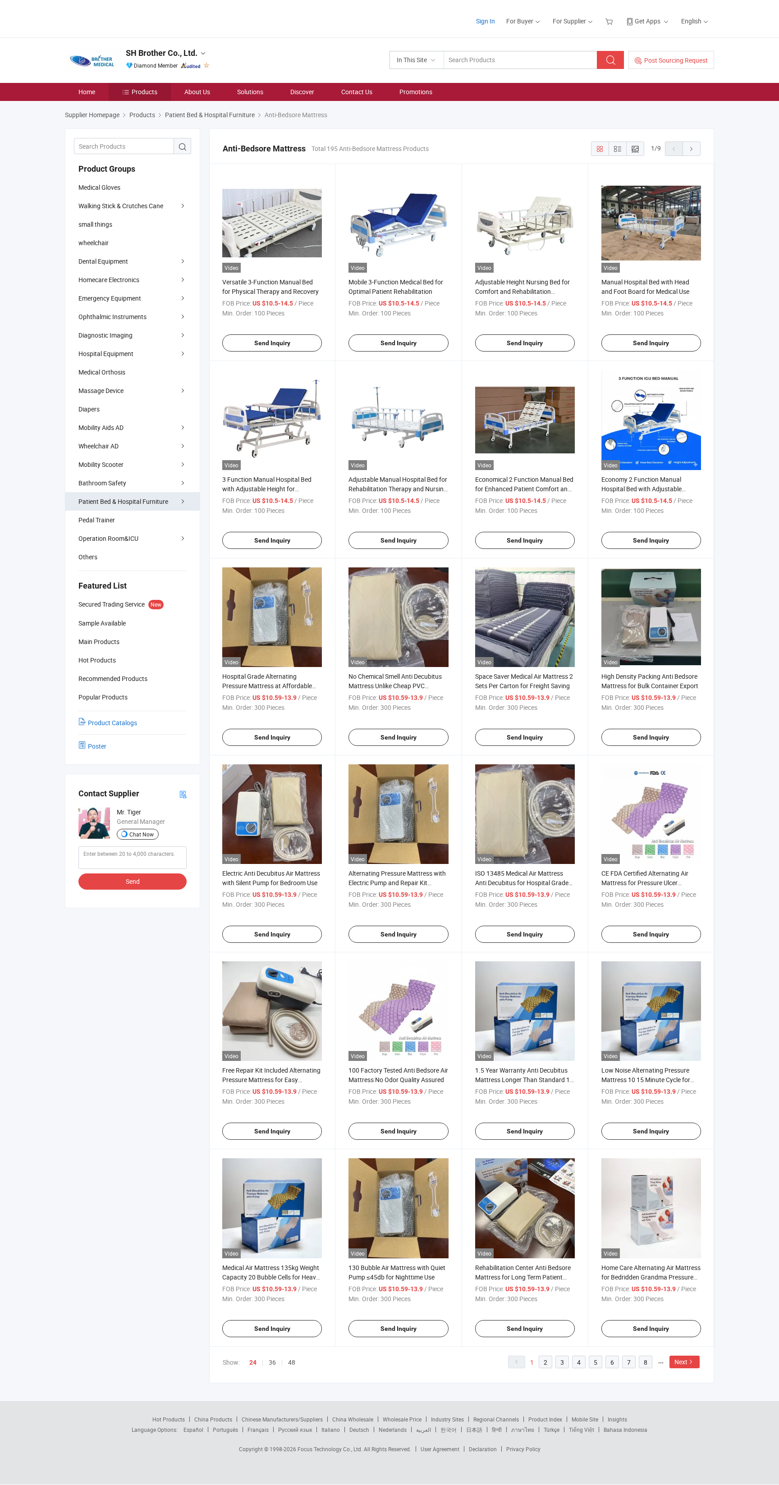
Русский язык (295, 1429)
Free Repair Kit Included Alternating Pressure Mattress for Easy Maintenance (271, 1079)
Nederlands (393, 1429)
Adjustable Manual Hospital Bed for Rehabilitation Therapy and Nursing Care (397, 489)
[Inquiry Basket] (610, 21)
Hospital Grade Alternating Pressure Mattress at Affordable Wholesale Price (267, 685)
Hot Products (168, 1419)
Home (86, 91)
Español (193, 1429)
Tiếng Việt (581, 1429)
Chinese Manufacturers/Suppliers (282, 1419)
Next (680, 1361)
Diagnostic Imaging (105, 335)
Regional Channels (496, 1419)
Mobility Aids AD (101, 427)
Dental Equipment (103, 261)
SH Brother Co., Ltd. (161, 53)
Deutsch (359, 1429)
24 (253, 1362)
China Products (213, 1419)
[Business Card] (183, 794)
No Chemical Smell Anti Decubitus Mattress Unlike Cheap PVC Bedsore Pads (395, 685)
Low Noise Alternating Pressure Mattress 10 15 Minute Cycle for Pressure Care (645, 1079)
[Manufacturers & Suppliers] (123, 17)
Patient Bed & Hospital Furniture (123, 501)
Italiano (330, 1429)
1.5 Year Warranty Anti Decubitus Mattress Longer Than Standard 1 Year (522, 1079)
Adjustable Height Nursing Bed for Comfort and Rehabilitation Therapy (522, 291)
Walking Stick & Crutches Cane (120, 205)
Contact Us (356, 91)
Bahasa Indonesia (625, 1429)
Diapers (89, 409)
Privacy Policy (523, 1449)
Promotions (415, 91)
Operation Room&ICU (108, 538)
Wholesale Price (402, 1419)
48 (291, 1362)
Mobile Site (585, 1419)
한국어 (448, 1429)
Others (87, 557)
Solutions (250, 91)
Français (258, 1429)
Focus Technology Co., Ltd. (331, 1449)
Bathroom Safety (102, 483)
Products (144, 91)
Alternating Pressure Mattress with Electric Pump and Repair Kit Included (397, 882)
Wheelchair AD (98, 446)
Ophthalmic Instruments (112, 316)
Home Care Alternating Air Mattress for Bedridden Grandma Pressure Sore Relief (651, 1277)
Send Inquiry (272, 343)
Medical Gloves (99, 187)
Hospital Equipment (105, 353)
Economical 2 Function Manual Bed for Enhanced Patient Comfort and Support (524, 489)
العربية (423, 1429)
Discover (302, 91)
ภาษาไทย (522, 1429)
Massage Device (101, 390)
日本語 (474, 1429)
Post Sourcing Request (676, 60)
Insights (617, 1419)
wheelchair (93, 242)
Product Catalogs (112, 722)
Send (133, 881)
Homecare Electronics (108, 279)
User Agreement (440, 1449)
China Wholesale (352, 1419)
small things (95, 224)
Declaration (483, 1449)
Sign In (485, 21)
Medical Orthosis (101, 372)
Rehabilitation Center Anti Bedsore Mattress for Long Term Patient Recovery (523, 1277)
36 (272, 1362)
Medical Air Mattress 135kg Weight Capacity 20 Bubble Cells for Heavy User (270, 1277)
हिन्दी (497, 1429)
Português (225, 1429)
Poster (97, 746)
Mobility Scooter (101, 464)
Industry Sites (447, 1419)
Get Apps (647, 21)
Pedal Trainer (96, 520)
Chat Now (141, 834)
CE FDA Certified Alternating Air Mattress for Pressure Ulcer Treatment (644, 882)
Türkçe (551, 1429)
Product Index (545, 1419)
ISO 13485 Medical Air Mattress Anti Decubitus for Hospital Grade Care (521, 882)
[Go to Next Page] (691, 148)
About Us (197, 91)
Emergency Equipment (109, 298)
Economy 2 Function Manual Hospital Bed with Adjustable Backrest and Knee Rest (641, 489)
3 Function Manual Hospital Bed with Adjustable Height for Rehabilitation (267, 489)
